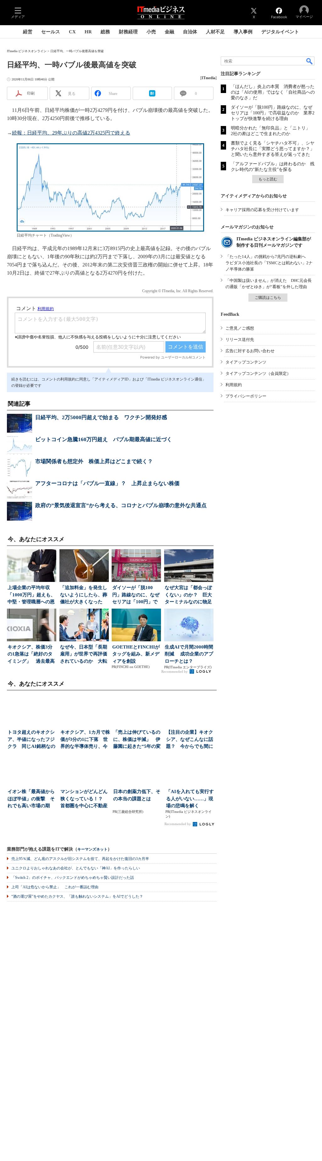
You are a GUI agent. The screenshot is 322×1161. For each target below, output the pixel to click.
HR (88, 31)
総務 (105, 31)
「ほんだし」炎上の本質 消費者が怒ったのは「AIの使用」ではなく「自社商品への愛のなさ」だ (273, 92)
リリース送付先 (239, 339)
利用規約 (233, 384)
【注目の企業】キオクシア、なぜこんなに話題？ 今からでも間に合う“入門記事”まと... (189, 740)
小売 (151, 31)
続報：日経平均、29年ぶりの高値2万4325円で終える (71, 132)
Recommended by (175, 671)
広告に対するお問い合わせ (250, 350)
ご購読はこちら (268, 297)
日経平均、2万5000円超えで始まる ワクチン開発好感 (101, 417)
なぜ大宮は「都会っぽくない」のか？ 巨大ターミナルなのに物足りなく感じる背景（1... (189, 595)
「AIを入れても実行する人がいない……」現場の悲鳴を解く (190, 798)
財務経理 (128, 31)
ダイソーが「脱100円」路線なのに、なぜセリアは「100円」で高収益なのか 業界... (135, 595)
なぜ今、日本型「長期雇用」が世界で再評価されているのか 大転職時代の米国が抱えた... (83, 654)
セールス (50, 31)
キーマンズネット (92, 849)
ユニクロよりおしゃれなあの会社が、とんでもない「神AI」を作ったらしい (75, 868)
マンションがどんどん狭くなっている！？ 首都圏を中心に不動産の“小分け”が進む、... (84, 799)
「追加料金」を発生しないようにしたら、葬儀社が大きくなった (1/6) (83, 595)
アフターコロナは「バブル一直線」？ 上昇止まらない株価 (107, 483)
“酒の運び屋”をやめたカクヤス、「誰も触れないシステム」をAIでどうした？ (77, 896)
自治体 (190, 31)
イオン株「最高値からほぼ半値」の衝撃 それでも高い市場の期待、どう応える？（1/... (33, 799)
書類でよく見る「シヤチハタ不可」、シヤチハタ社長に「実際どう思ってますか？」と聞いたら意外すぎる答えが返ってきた (272, 149)
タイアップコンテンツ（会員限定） (258, 373)
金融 (169, 31)
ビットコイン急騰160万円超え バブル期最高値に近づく (103, 439)
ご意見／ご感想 (239, 328)
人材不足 (215, 31)
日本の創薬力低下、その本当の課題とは (136, 795)
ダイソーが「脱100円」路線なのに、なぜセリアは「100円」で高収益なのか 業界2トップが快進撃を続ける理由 (272, 113)
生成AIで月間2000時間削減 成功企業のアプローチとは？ (189, 654)
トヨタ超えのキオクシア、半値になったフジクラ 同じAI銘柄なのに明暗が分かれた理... (31, 740)
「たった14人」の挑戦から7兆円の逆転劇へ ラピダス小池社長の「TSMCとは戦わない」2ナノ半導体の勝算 (269, 262)
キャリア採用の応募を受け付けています (262, 209)
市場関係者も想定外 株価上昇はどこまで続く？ (94, 461)
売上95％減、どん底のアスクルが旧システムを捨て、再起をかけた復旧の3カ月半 (80, 859)
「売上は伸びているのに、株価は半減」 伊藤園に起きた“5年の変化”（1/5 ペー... (137, 740)
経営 (27, 31)
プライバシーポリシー (245, 396)
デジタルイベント (280, 31)
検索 (309, 61)
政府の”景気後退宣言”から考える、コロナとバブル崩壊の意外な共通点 (121, 505)
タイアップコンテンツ (245, 362)
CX (72, 31)
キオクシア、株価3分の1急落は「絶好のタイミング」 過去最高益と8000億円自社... (31, 654)
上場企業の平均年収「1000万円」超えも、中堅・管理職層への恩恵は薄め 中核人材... (31, 595)
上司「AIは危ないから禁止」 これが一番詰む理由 (54, 887)
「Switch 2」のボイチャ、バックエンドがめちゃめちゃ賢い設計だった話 (72, 877)
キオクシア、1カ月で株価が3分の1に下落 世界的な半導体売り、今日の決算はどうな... (85, 740)
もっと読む (267, 179)
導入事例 (243, 31)
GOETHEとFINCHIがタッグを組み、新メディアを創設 (136, 654)
